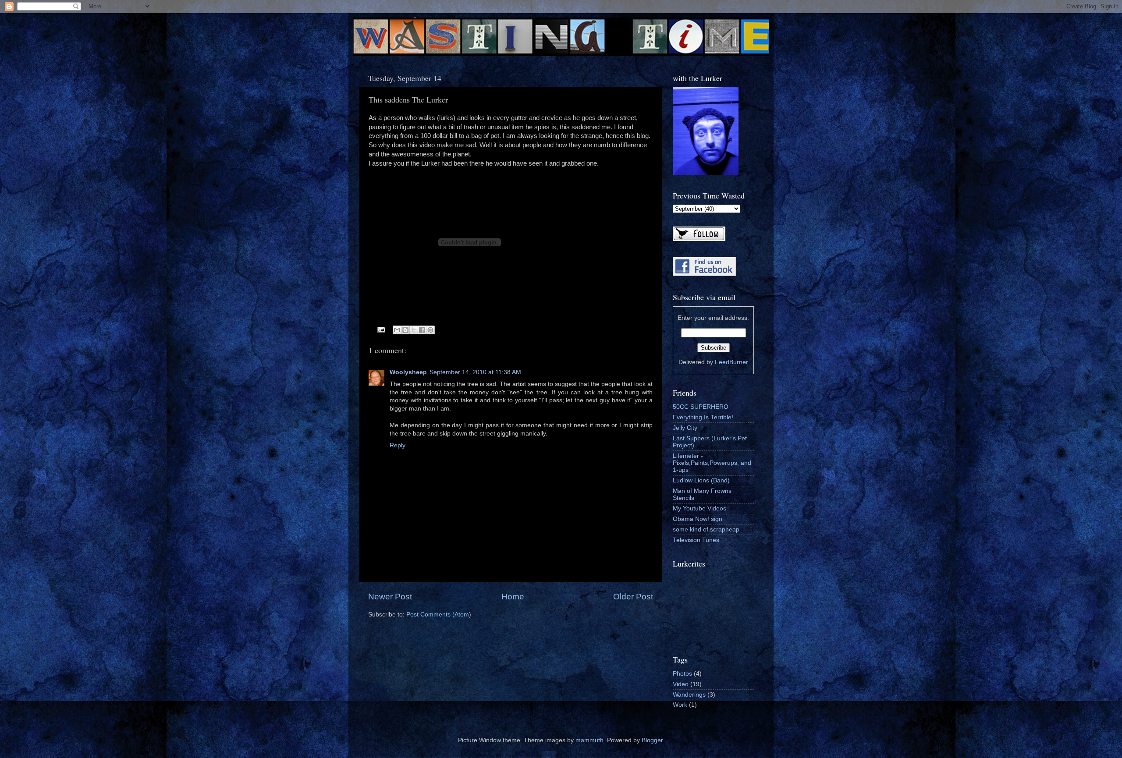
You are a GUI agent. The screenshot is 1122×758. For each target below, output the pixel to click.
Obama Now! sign (697, 519)
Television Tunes (696, 540)
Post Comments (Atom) (438, 614)
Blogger (652, 740)
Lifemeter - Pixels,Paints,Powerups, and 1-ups (712, 463)
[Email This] (397, 330)
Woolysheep (408, 372)
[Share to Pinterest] (430, 330)
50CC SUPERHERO (700, 407)
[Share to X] (413, 330)
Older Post (633, 596)
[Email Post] (381, 329)
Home (512, 596)
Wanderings (689, 694)
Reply (397, 445)
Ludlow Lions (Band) (701, 480)
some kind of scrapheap (706, 529)
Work (680, 704)
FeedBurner (731, 362)
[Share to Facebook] (422, 330)
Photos (682, 673)
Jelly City (685, 428)
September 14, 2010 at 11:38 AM (475, 372)
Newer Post (390, 596)
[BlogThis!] (405, 330)
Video (681, 684)
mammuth (589, 740)
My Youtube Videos (699, 508)
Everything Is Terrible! (703, 417)
